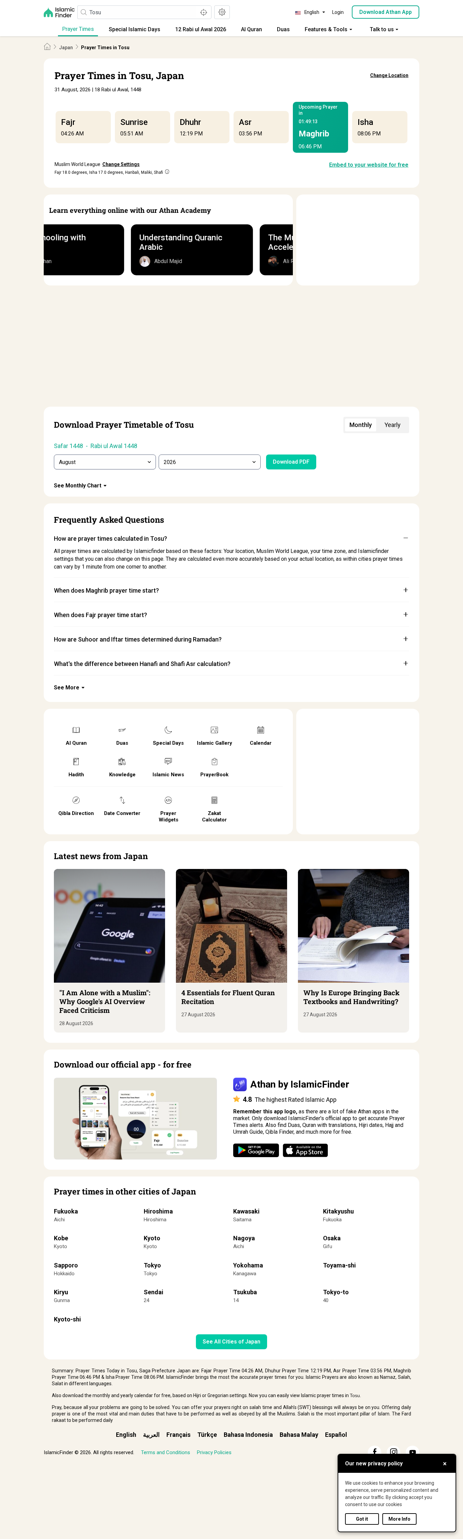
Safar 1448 (68, 445)
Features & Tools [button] (326, 29)
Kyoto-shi (67, 1319)
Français (178, 1435)
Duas (283, 29)
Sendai (153, 1292)
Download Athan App (385, 12)
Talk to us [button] (382, 29)
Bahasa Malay (299, 1435)
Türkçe (207, 1435)
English (126, 1435)
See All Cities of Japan (231, 1341)
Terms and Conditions (165, 1452)
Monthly (360, 424)
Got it (362, 1519)
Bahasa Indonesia (248, 1435)
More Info (399, 1519)
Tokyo (152, 1265)
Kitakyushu (338, 1211)
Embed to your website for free (368, 165)
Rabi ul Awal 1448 (113, 445)
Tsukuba (245, 1292)
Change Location (389, 75)
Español (336, 1435)
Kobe (61, 1238)
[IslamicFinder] (60, 12)
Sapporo (66, 1265)
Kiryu (61, 1292)
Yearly (392, 424)
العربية (151, 1435)
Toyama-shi (339, 1265)
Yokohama (248, 1265)
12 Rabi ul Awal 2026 (200, 29)
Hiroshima (158, 1211)
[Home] (47, 47)
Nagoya (244, 1238)
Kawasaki (246, 1211)
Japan (66, 47)
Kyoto (152, 1238)
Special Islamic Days (134, 29)
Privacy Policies (214, 1452)
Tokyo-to (336, 1292)
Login (338, 12)
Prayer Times (78, 29)
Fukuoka (66, 1211)
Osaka (332, 1238)
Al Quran (251, 29)
